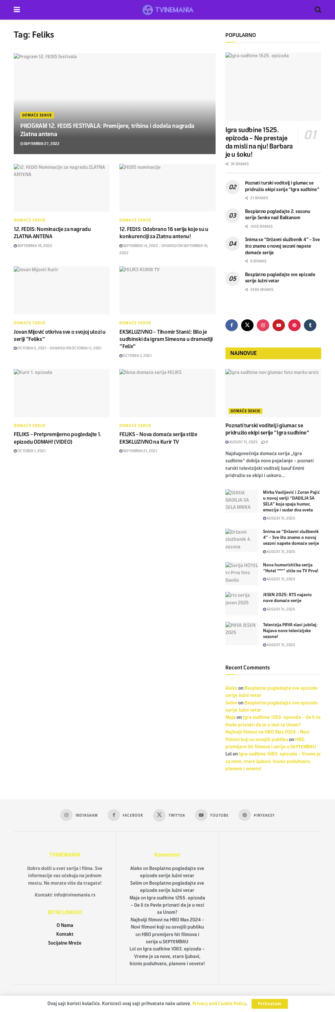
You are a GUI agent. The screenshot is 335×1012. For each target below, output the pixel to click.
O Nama (65, 925)
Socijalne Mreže (64, 943)
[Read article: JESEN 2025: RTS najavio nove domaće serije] (241, 603)
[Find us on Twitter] (247, 325)
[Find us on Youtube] (279, 325)
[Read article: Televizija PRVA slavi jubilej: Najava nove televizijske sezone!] (241, 634)
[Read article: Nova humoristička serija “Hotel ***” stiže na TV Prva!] (241, 574)
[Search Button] (318, 10)
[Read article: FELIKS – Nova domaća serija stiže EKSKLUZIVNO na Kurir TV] (167, 393)
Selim (231, 703)
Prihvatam (269, 1003)
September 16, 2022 (34, 245)
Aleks (231, 688)
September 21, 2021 (139, 451)
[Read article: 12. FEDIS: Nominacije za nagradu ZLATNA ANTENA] (62, 188)
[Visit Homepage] (167, 9)
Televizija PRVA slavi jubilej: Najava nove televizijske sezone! (290, 630)
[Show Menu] (17, 10)
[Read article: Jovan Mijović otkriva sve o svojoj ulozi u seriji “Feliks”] (62, 290)
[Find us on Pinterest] (294, 325)
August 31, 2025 (243, 442)
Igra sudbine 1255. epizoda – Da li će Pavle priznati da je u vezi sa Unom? (168, 905)
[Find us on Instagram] (263, 325)
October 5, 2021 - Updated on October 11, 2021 (59, 348)
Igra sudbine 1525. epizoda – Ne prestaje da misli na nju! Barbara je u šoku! (259, 142)
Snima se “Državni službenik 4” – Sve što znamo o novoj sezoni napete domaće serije (282, 246)
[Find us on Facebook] (231, 325)
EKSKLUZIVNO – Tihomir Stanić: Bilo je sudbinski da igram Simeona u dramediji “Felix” (166, 339)
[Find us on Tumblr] (310, 325)
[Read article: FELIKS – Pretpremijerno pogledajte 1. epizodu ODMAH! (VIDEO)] (62, 393)
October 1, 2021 (31, 451)
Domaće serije (37, 115)
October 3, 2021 (137, 355)
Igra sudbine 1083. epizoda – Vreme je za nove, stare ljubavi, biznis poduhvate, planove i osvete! (273, 761)
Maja (230, 717)
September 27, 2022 (41, 143)
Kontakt (65, 934)
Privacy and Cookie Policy (219, 1003)
